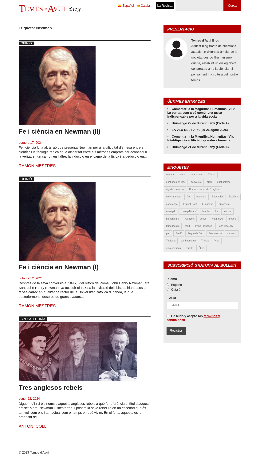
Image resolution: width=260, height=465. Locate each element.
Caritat (211, 174)
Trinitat (205, 240)
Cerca (232, 5)
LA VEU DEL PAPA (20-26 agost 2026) (200, 130)
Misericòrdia (172, 225)
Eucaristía (207, 204)
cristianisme (223, 181)
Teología (170, 240)
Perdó (179, 233)
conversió (196, 181)
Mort (187, 225)
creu (209, 181)
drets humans (173, 196)
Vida (216, 240)
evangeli (170, 211)
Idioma (172, 279)
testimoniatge (188, 240)
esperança (172, 204)
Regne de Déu (195, 233)
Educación (217, 196)
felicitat (227, 211)
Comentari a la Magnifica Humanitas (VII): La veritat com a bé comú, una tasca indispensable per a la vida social (201, 112)
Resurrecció (215, 233)
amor (182, 174)
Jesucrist (189, 218)
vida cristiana (173, 248)
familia (206, 211)
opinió (26, 43)
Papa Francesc (203, 225)
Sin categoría (33, 319)
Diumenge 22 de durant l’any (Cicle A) (200, 123)
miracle (232, 218)
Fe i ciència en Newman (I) (59, 267)
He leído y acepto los (193, 318)
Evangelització (189, 211)
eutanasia (224, 204)
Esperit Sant (190, 204)
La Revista (164, 5)
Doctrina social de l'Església (204, 189)
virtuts (189, 248)
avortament (196, 174)
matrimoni (217, 218)
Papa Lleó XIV (226, 225)
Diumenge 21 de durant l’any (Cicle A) (200, 147)
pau (168, 233)
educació (201, 196)
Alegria (170, 174)
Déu (189, 196)
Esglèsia (233, 196)
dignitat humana (175, 189)
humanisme (172, 218)
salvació (231, 233)
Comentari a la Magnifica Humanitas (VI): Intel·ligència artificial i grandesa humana (200, 138)
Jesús (203, 218)
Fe (216, 211)
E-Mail (171, 298)
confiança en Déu (175, 181)
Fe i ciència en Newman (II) (59, 131)
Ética (201, 248)
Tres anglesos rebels (51, 387)
